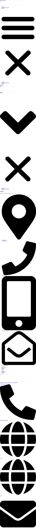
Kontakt (3, 8)
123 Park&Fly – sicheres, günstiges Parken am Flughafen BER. (9, 382)
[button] (18, 45)
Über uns (3, 6)
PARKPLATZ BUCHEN (5, 7)
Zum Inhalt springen (3, 0)
